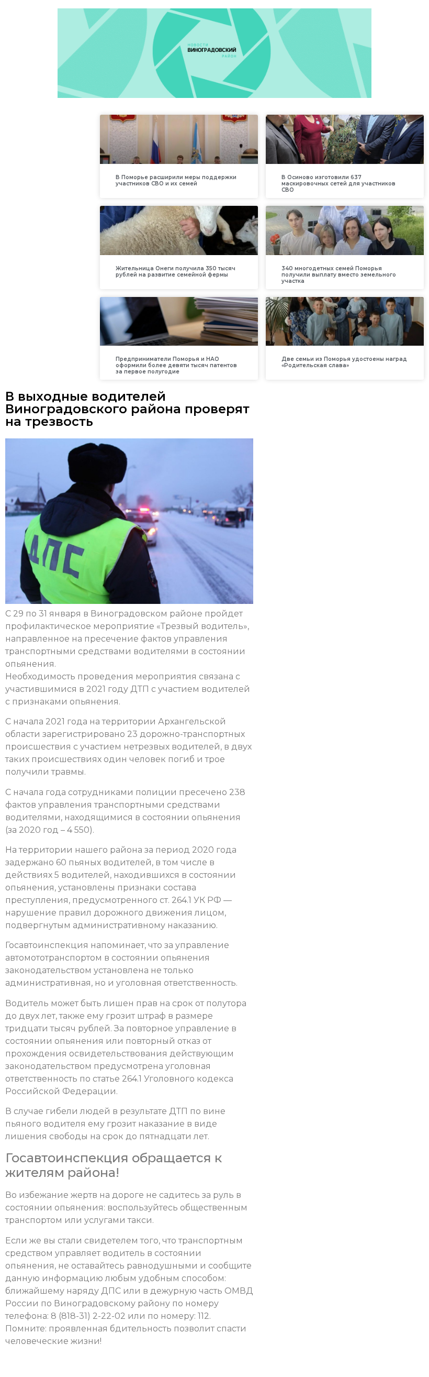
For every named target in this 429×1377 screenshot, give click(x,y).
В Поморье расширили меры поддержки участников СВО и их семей (176, 180)
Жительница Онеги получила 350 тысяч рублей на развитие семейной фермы (175, 271)
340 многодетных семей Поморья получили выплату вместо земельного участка (338, 274)
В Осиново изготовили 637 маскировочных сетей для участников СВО (338, 183)
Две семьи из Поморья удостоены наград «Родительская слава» (344, 362)
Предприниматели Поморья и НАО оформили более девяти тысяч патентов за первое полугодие (176, 365)
